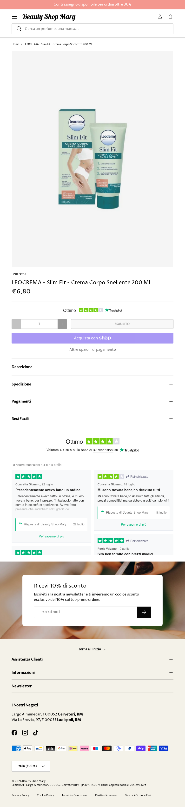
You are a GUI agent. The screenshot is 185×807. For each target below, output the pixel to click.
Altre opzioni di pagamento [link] (92, 349)
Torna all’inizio (90, 649)
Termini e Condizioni (74, 795)
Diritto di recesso (106, 795)
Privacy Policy (20, 795)
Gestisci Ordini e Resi (138, 795)
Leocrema (19, 274)
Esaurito (122, 324)
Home (15, 44)
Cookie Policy (45, 795)
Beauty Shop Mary (34, 781)
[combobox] (92, 29)
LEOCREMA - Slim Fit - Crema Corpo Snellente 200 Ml (58, 44)
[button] (170, 16)
